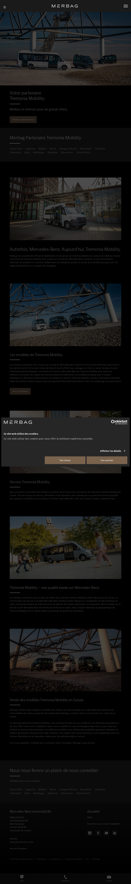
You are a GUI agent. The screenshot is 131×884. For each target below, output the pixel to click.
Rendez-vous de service (23, 119)
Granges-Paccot (68, 148)
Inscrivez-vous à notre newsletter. (103, 823)
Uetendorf (15, 152)
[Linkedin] (114, 833)
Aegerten (30, 148)
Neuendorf (86, 148)
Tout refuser (65, 460)
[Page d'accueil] (66, 6)
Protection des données (21, 859)
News (89, 817)
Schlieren (100, 148)
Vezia (27, 152)
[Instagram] (89, 833)
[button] (21, 878)
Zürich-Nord (83, 152)
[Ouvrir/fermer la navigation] (125, 6)
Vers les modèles (20, 391)
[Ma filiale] (5, 7)
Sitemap (96, 859)
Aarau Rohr (16, 148)
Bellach (43, 148)
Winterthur (67, 152)
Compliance (55, 859)
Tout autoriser (106, 460)
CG (87, 859)
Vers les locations (18, 848)
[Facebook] (98, 833)
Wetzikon (52, 152)
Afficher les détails (110, 450)
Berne (53, 148)
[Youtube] (106, 833)
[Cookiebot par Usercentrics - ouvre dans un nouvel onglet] (113, 422)
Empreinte (41, 859)
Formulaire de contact (20, 830)
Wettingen (38, 152)
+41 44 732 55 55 (18, 827)
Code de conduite (73, 859)
